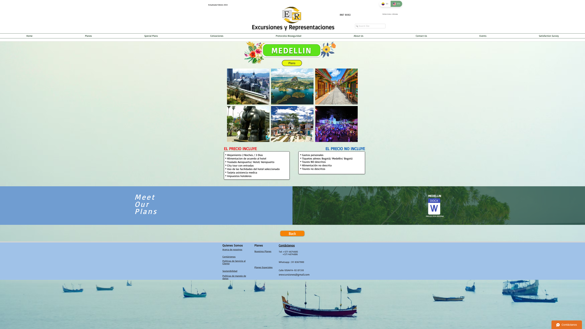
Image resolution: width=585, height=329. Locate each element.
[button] (248, 86)
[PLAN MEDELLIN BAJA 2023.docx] (434, 207)
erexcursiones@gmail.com (294, 274)
